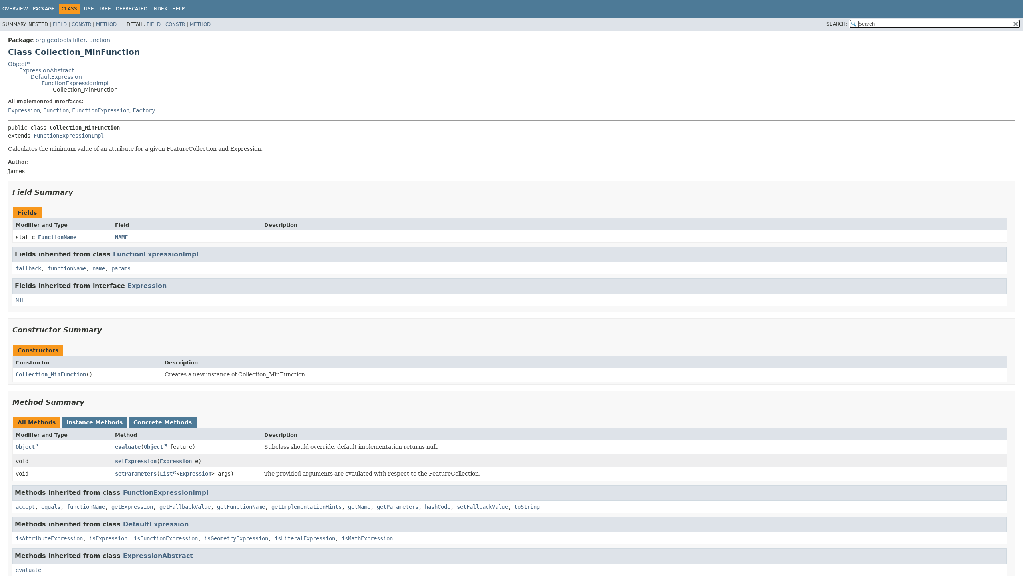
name (98, 268)
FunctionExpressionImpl (75, 83)
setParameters (136, 473)
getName (359, 507)
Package (44, 9)
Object (17, 64)
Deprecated (131, 9)
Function (56, 110)
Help (178, 9)
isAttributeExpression (49, 538)
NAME (121, 237)
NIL (20, 300)
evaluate (128, 447)
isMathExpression (367, 538)
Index (159, 9)
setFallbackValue (482, 507)
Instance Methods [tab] (94, 422)
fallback (28, 268)
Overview (15, 9)
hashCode (437, 507)
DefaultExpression (56, 77)
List (166, 473)
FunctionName (57, 237)
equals (50, 507)
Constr (81, 24)
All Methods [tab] (37, 422)
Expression (24, 110)
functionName (67, 268)
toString (527, 507)
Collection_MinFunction (51, 374)
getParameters (397, 507)
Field (60, 24)
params (121, 268)
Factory (144, 110)
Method (106, 24)
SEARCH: (836, 24)
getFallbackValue (185, 507)
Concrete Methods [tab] (162, 422)
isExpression (108, 538)
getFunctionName (241, 507)
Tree (105, 9)
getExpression (132, 507)
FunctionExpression (100, 110)
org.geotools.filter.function (73, 40)
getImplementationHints (306, 507)
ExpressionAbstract (46, 70)
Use (89, 9)
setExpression (136, 461)
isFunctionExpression (166, 538)
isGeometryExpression (236, 538)
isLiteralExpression (305, 538)
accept (25, 507)
